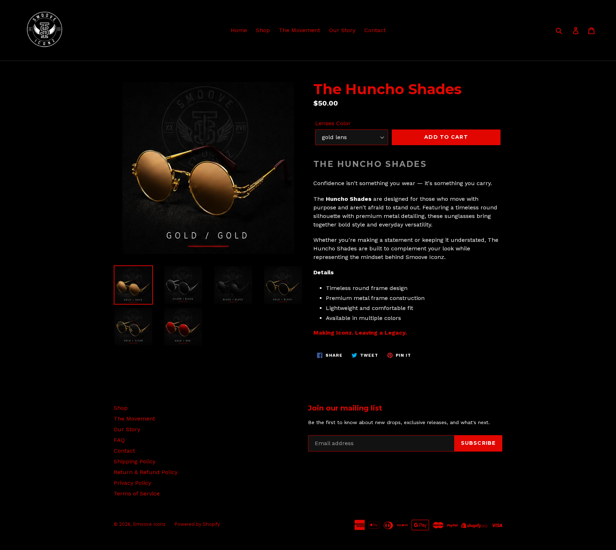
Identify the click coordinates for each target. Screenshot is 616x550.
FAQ (119, 440)
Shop (263, 30)
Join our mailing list (345, 408)
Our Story (342, 30)
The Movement (299, 30)
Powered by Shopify (197, 524)
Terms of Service (137, 493)
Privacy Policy (132, 482)
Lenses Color (333, 123)
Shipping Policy (134, 461)
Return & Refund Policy (146, 472)
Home (239, 30)
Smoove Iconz (149, 524)
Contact (375, 30)
